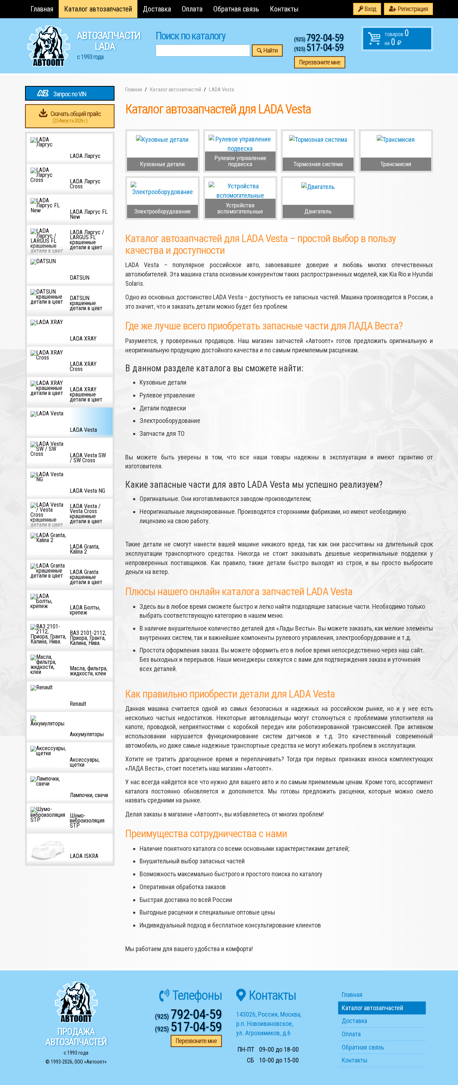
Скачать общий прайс (75, 117)
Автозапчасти (108, 45)
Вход (370, 9)
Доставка (157, 9)
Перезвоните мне (319, 62)
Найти (270, 50)
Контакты (284, 9)
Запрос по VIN (69, 94)
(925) (319, 39)
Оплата (192, 9)
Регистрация (413, 9)
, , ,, (268, 1023)
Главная (41, 9)
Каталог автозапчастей (98, 9)
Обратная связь (236, 9)
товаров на (397, 37)
